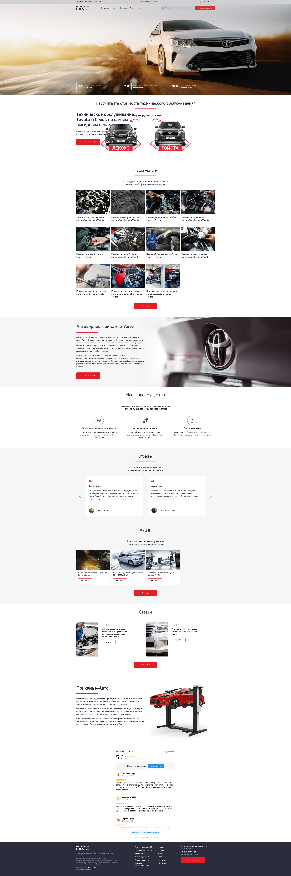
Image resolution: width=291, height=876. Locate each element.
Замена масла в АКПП (143, 847)
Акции (132, 8)
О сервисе (105, 8)
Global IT (95, 867)
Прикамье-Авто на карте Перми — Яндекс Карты (145, 837)
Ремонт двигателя (142, 860)
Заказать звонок (205, 8)
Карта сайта (162, 863)
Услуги (114, 8)
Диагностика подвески (143, 850)
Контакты (123, 8)
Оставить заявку (88, 142)
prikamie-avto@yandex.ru (151, 2)
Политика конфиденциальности (143, 865)
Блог (139, 8)
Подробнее (85, 581)
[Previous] (80, 496)
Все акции (145, 593)
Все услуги (146, 306)
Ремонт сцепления (142, 857)
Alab (88, 867)
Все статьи (145, 665)
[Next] (210, 496)
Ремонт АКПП (140, 854)
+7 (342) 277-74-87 (208, 2)
